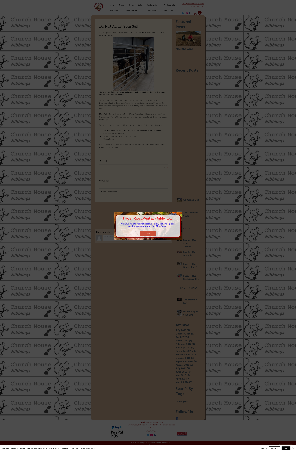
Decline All (274, 448)
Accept (286, 448)
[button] (148, 233)
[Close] (293, 448)
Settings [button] (264, 448)
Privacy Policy (91, 448)
